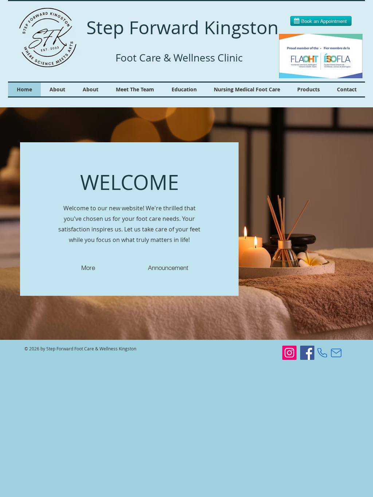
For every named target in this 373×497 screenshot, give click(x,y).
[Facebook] (307, 353)
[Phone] (322, 352)
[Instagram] (289, 353)
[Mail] (336, 352)
